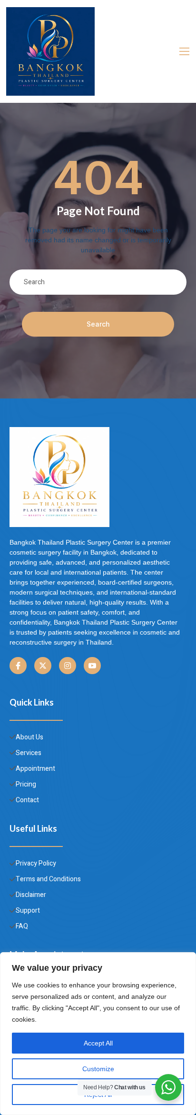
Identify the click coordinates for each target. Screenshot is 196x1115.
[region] (98, 1033)
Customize (98, 1069)
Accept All (98, 1043)
